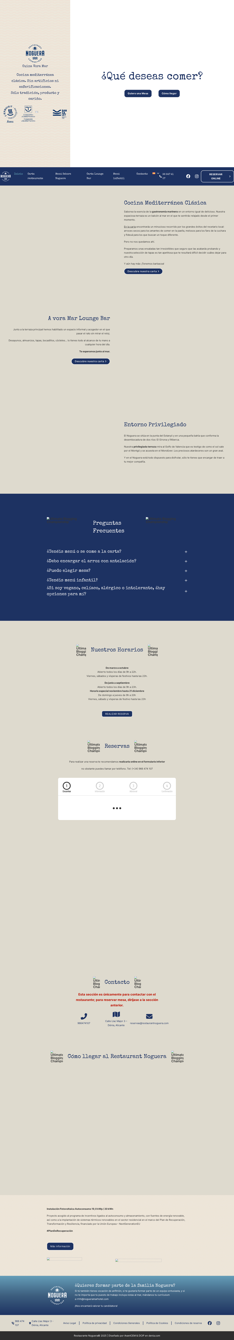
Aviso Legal (69, 1323)
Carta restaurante (35, 176)
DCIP (141, 1335)
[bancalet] (60, 114)
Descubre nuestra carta (142, 271)
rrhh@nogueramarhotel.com (93, 1299)
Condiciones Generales (126, 1323)
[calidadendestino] (28, 114)
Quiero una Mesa (138, 93)
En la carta (130, 226)
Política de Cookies (157, 1323)
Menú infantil (119, 176)
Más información (60, 1246)
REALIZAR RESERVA (117, 713)
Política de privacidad (95, 1323)
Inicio (18, 174)
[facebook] (188, 176)
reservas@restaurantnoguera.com (149, 1023)
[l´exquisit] (10, 114)
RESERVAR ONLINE (216, 176)
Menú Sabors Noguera (63, 176)
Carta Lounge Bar (95, 176)
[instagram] (197, 176)
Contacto (142, 174)
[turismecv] (36, 112)
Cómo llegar (169, 93)
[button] (117, 552)
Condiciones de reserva (188, 1323)
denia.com (154, 1335)
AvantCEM (130, 1335)
